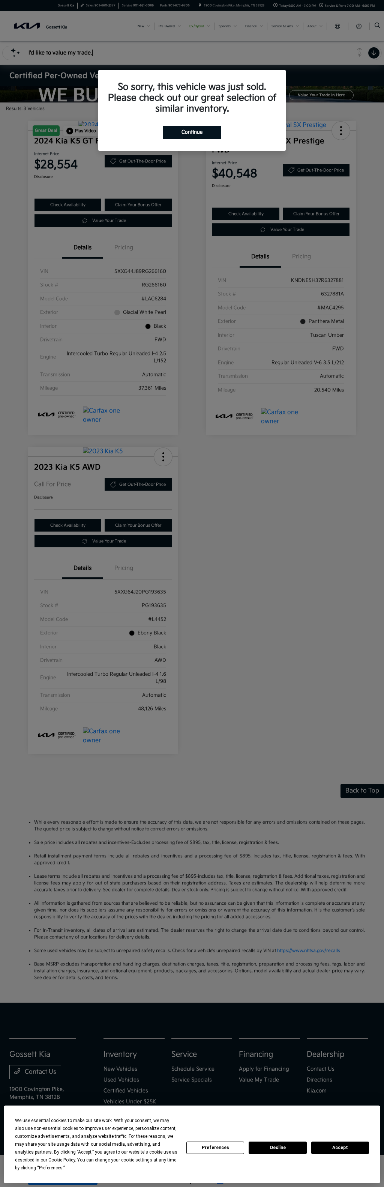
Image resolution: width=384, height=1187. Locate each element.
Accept (340, 1147)
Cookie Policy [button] (61, 1160)
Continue (192, 132)
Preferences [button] (51, 1167)
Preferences (215, 1147)
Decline (278, 1147)
